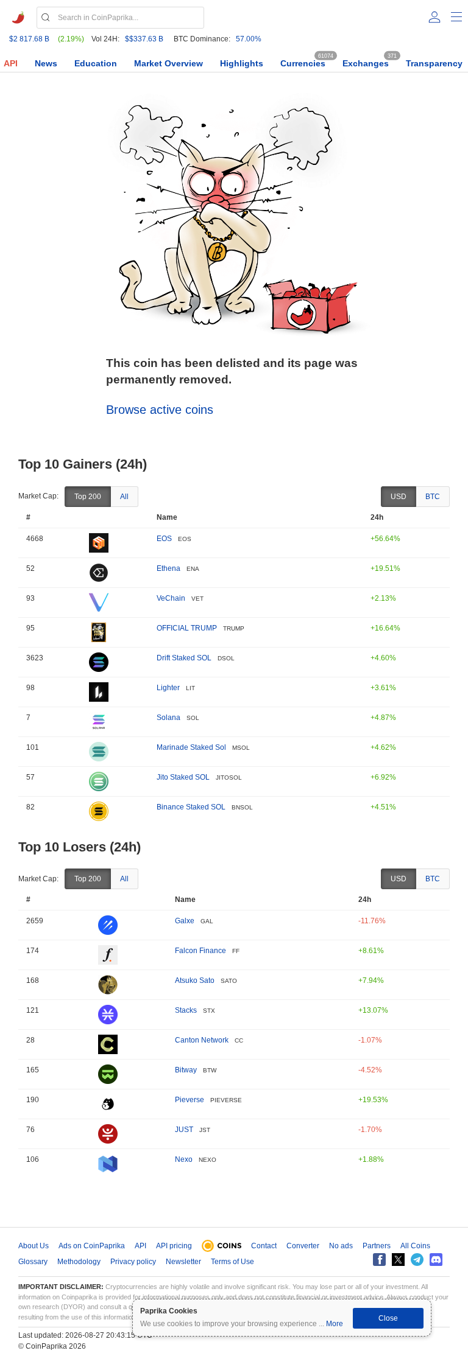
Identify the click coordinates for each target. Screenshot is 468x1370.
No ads (341, 1246)
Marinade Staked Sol (191, 747)
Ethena (168, 568)
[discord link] (436, 1259)
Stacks (186, 1010)
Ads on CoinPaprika (91, 1246)
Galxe (184, 921)
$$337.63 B (144, 39)
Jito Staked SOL (183, 777)
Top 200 (87, 496)
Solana (168, 717)
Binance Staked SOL (191, 807)
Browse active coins (159, 409)
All (124, 496)
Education (95, 63)
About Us (33, 1246)
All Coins (415, 1246)
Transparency (434, 63)
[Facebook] (379, 1259)
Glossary (33, 1261)
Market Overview (168, 63)
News (46, 63)
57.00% (248, 39)
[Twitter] (398, 1259)
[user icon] (434, 17)
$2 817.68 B (29, 39)
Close (388, 1318)
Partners (377, 1246)
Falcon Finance (200, 950)
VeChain (171, 598)
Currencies (302, 63)
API (11, 63)
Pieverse (189, 1100)
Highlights (241, 63)
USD (398, 496)
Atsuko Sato (194, 980)
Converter (302, 1246)
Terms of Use (232, 1261)
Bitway (186, 1070)
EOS (164, 538)
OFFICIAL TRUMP (187, 628)
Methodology (79, 1261)
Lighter (168, 687)
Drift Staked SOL (184, 658)
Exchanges (365, 63)
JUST (184, 1129)
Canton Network (202, 1040)
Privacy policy (133, 1261)
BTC (432, 496)
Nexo (184, 1159)
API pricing (174, 1246)
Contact (264, 1246)
